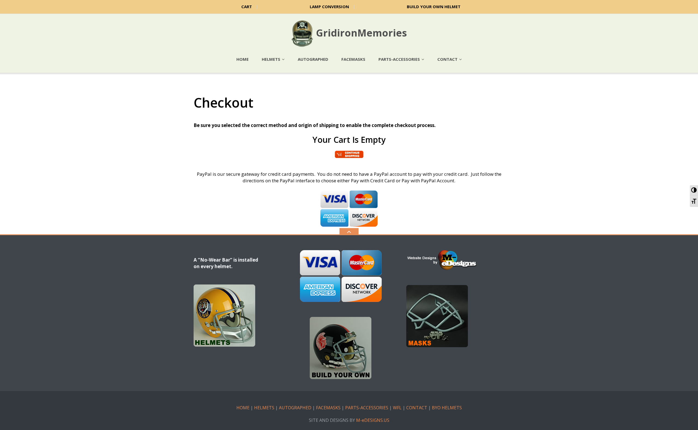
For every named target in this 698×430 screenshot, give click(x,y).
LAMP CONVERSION (329, 6)
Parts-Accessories (399, 59)
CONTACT (416, 408)
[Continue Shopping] (349, 154)
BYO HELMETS (447, 408)
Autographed (313, 59)
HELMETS (264, 408)
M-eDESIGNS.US (372, 420)
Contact (447, 59)
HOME (242, 408)
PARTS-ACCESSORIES (366, 408)
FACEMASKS (328, 408)
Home (242, 59)
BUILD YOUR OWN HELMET (434, 6)
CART (246, 6)
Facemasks (353, 59)
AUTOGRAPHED (295, 408)
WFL (397, 408)
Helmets (271, 59)
